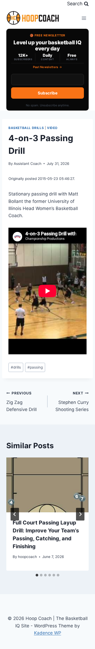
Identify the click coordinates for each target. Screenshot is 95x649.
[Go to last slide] (15, 514)
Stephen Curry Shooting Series (72, 401)
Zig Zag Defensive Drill (21, 401)
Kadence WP (47, 633)
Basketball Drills (26, 128)
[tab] (37, 575)
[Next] (80, 514)
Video (52, 128)
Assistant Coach (27, 163)
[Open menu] (84, 18)
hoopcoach (27, 557)
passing (35, 367)
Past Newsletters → (47, 67)
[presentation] (47, 484)
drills (16, 367)
